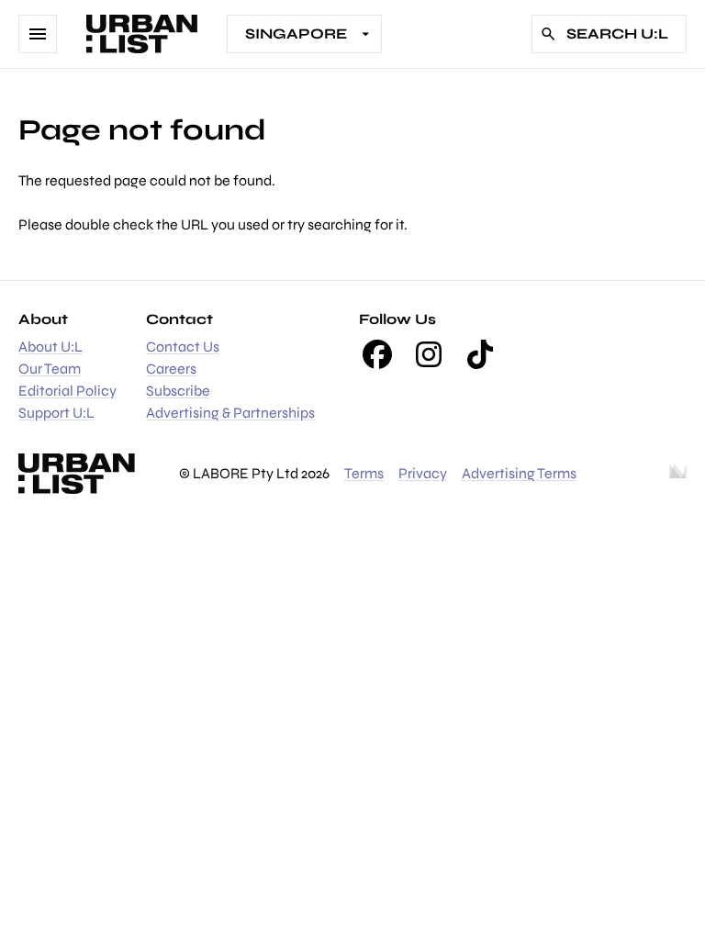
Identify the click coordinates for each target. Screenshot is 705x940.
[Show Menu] (37, 34)
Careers (171, 368)
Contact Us (182, 346)
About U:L (50, 346)
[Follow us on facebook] (377, 354)
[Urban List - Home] (141, 34)
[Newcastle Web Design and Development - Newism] (678, 474)
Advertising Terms (519, 473)
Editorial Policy (67, 390)
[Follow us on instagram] (428, 354)
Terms (364, 473)
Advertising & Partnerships (230, 412)
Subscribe (178, 390)
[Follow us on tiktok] (480, 354)
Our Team (49, 368)
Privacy (422, 473)
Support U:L (56, 412)
